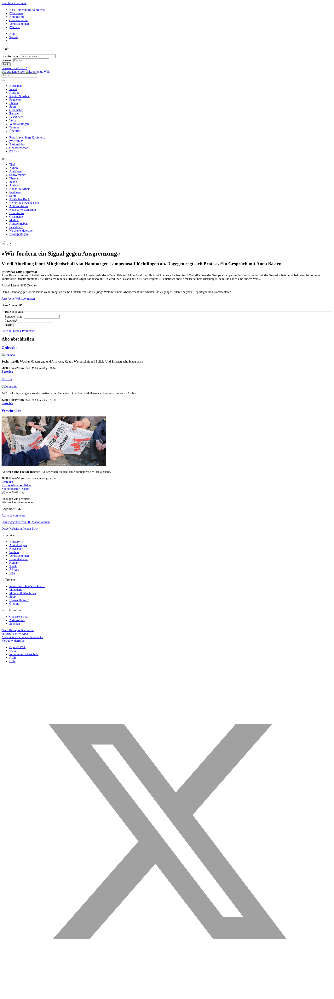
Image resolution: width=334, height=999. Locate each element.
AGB (12, 657)
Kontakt (14, 562)
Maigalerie (15, 589)
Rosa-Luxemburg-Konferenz (27, 9)
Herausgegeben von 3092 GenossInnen (26, 522)
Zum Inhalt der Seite (14, 3)
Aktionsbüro (17, 16)
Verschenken (11, 411)
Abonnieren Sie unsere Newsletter (22, 637)
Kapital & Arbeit (19, 96)
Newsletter (15, 548)
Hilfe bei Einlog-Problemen (18, 330)
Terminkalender (18, 559)
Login (6, 64)
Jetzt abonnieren (18, 298)
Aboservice (16, 541)
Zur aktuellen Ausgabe (15, 488)
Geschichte (16, 110)
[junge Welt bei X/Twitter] (167, 995)
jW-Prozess (16, 13)
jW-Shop (14, 27)
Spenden (14, 623)
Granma (14, 603)
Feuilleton (15, 99)
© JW (12, 650)
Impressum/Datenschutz (23, 654)
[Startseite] (25, 71)
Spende (13, 37)
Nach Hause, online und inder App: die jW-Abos (18, 632)
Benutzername (10, 56)
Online (7, 379)
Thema (13, 103)
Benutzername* (14, 316)
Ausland (14, 92)
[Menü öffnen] (3, 80)
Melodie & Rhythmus (22, 593)
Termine (14, 127)
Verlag (13, 120)
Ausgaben (15, 85)
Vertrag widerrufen (13, 640)
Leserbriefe (16, 117)
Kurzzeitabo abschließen (17, 485)
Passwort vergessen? (14, 68)
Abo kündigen (18, 545)
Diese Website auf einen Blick (20, 528)
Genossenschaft (18, 20)
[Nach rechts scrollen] (3, 241)
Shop (12, 596)
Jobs (12, 573)
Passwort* (11, 320)
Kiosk (13, 566)
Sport (12, 106)
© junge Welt (17, 647)
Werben (14, 552)
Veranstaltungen (19, 23)
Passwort (7, 60)
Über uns (14, 131)
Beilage (14, 113)
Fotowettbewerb (19, 600)
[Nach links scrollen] (3, 159)
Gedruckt (9, 348)
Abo (12, 33)
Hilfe (12, 661)
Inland (13, 89)
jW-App (14, 569)
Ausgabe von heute (13, 515)
